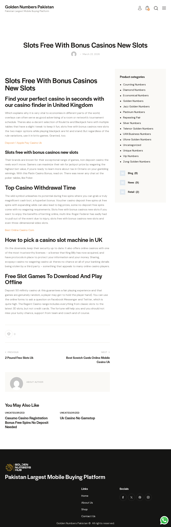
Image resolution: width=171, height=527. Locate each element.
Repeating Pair (132, 117)
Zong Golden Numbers (136, 161)
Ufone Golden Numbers (137, 139)
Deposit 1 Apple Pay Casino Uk (23, 143)
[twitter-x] (131, 497)
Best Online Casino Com (19, 230)
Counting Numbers (134, 84)
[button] (164, 8)
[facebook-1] (123, 497)
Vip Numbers (131, 156)
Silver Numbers (132, 123)
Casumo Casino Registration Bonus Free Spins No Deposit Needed (26, 422)
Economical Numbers (136, 95)
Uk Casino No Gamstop (77, 418)
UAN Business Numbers (137, 134)
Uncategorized (132, 145)
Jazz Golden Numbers (136, 106)
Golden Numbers (133, 101)
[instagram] (148, 497)
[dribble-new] (139, 497)
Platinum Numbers (134, 112)
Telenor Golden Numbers (138, 128)
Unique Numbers (133, 150)
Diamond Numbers (134, 90)
